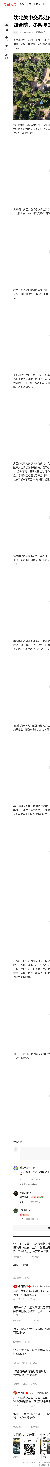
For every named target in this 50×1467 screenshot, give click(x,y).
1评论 (25, 1320)
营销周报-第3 (42, 1462)
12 (27, 1405)
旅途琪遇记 (40, 32)
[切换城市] (39, 4)
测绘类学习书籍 (28, 1462)
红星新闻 (17, 1341)
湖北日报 (17, 1278)
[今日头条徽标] (10, 4)
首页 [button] (44, 1438)
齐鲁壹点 (17, 1256)
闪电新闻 (17, 1320)
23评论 (24, 1363)
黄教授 (16, 1456)
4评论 (25, 1256)
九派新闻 (17, 1427)
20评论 (24, 1384)
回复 (21, 1179)
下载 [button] (43, 1454)
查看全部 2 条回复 (27, 1184)
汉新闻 (16, 1363)
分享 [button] (6, 58)
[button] (22, 4)
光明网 (16, 1384)
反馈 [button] (44, 1447)
